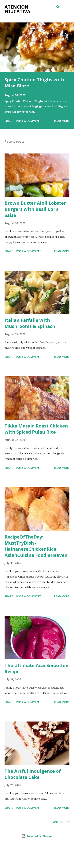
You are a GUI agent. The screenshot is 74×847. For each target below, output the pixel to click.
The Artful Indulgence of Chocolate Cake (33, 774)
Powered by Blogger (39, 836)
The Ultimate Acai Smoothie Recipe (36, 668)
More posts (60, 822)
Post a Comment (28, 121)
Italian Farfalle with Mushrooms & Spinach (30, 323)
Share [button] (9, 121)
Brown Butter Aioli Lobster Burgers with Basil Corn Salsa (35, 209)
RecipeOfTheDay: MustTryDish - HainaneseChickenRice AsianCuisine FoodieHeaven (36, 546)
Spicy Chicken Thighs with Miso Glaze (34, 82)
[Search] (58, 7)
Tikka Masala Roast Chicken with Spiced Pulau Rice (36, 429)
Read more (61, 121)
